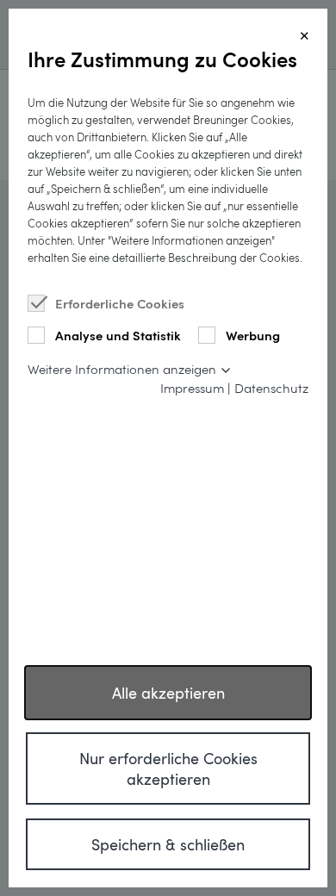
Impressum (192, 387)
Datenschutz (271, 387)
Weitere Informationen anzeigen (122, 368)
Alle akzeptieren (168, 692)
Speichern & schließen (168, 844)
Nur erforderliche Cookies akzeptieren (168, 768)
